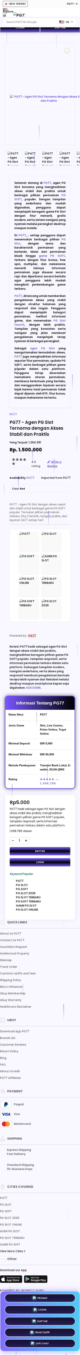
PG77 (47, 183)
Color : (18, 488)
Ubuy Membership (12, 993)
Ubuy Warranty (10, 1000)
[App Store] (11, 1280)
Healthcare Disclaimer (15, 1007)
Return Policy (9, 1051)
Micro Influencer (11, 987)
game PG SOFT (52, 256)
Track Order (8, 967)
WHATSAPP (42, 1331)
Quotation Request (13, 947)
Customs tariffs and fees (18, 973)
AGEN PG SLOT (10, 1231)
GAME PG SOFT (10, 1244)
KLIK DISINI (33, 688)
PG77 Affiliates (10, 1078)
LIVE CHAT (42, 1343)
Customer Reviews (13, 1045)
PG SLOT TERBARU (12, 1238)
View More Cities (12, 1251)
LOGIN (20, 28)
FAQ (3, 1065)
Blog (3, 1058)
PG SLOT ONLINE (11, 1225)
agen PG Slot (42, 348)
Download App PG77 (14, 1031)
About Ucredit (10, 1071)
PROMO (42, 1297)
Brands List (7, 1038)
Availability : (18, 478)
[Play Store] (35, 1280)
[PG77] (19, 15)
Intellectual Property (14, 953)
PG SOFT (6, 1211)
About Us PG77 (10, 933)
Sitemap (6, 960)
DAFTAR (60, 28)
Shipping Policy (10, 980)
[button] (67, 50)
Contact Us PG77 (12, 940)
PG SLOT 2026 (9, 1218)
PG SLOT (5, 1205)
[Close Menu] (4, 16)
